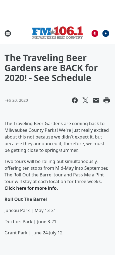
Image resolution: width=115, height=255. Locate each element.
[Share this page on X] (85, 100)
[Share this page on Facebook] (75, 100)
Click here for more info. (31, 188)
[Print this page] (107, 100)
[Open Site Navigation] (7, 33)
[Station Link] (57, 33)
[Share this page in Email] (96, 100)
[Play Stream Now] (105, 33)
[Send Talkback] (95, 33)
